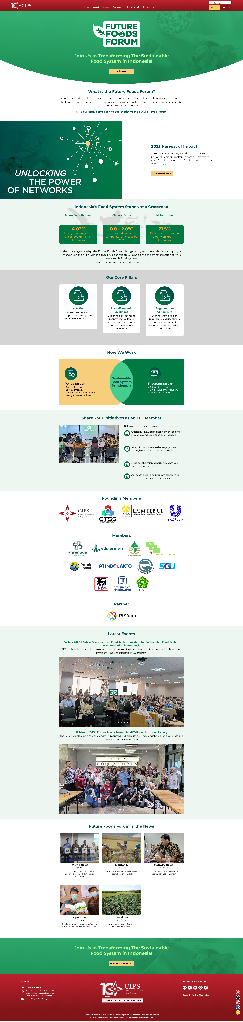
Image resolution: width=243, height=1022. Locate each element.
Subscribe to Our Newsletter (196, 995)
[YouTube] (185, 988)
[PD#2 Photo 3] (121, 722)
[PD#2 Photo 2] (118, 722)
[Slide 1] (119, 809)
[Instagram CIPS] (238, 1002)
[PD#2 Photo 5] (127, 722)
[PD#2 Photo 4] (124, 722)
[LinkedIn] (195, 988)
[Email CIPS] (238, 1012)
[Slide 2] (123, 809)
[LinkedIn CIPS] (238, 1007)
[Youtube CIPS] (238, 992)
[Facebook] (206, 988)
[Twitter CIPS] (238, 997)
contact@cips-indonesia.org (36, 999)
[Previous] (63, 691)
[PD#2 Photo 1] (115, 722)
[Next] (180, 691)
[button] (118, 7)
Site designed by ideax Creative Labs (140, 1017)
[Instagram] (200, 988)
